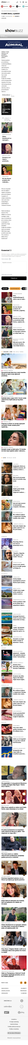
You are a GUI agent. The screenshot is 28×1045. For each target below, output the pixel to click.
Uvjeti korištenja (14, 1024)
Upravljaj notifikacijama (14, 1033)
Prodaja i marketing (14, 1021)
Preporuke (23, 990)
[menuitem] (23, 2)
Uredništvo (14, 1019)
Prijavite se (14, 278)
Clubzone (24, 993)
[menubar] (23, 2)
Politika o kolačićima (14, 1029)
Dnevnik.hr (6, 6)
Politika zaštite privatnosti (14, 1026)
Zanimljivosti (5, 990)
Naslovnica (4, 988)
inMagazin (4, 993)
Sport (20, 6)
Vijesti (13, 6)
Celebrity (24, 988)
